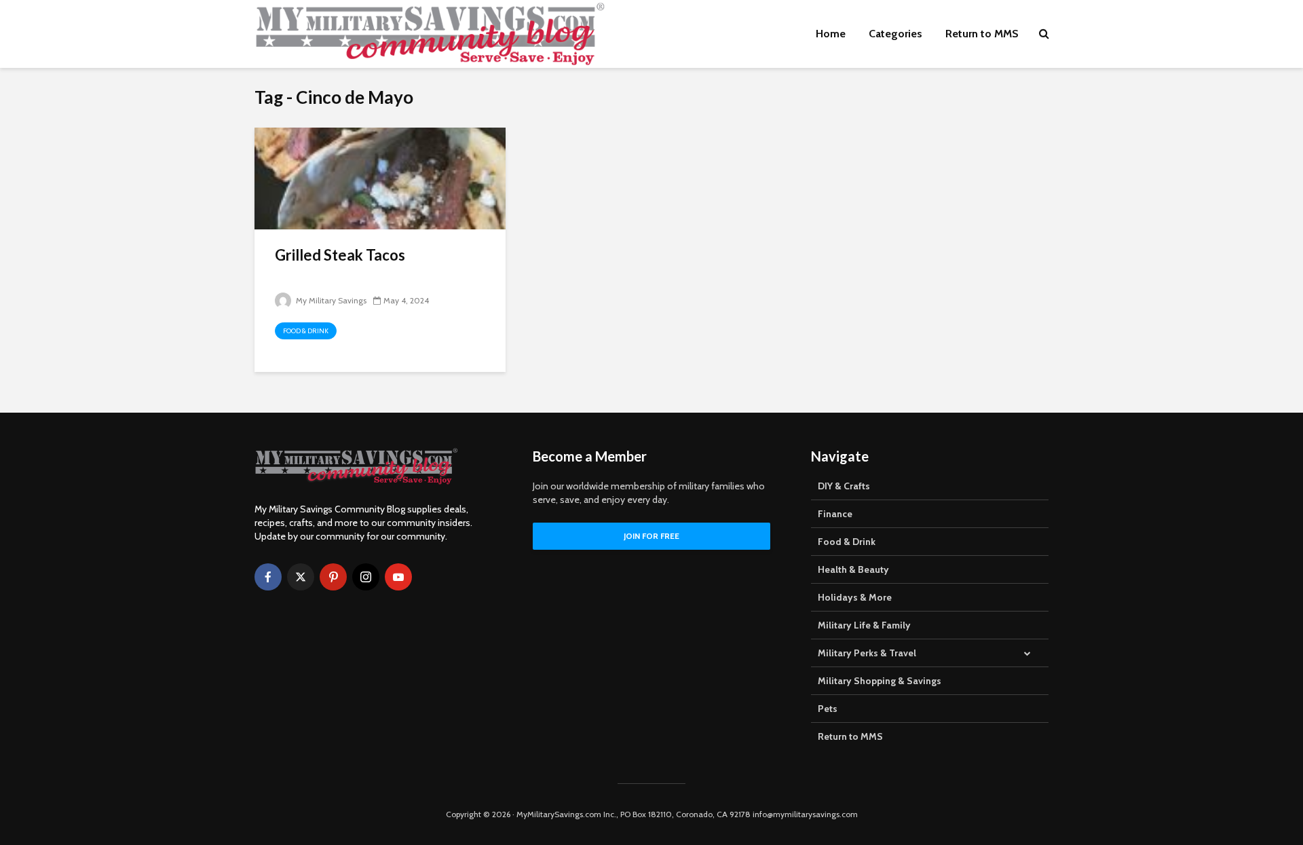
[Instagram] (365, 576)
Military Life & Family (864, 625)
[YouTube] (398, 576)
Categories (895, 33)
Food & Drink (305, 330)
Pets (827, 708)
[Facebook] (268, 576)
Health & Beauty (853, 569)
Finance (835, 514)
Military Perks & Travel (867, 653)
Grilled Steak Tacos (340, 255)
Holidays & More (855, 597)
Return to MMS (982, 33)
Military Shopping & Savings (879, 681)
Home (831, 33)
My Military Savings (330, 300)
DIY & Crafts (844, 486)
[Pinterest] (333, 576)
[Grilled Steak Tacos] (380, 177)
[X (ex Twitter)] (300, 576)
